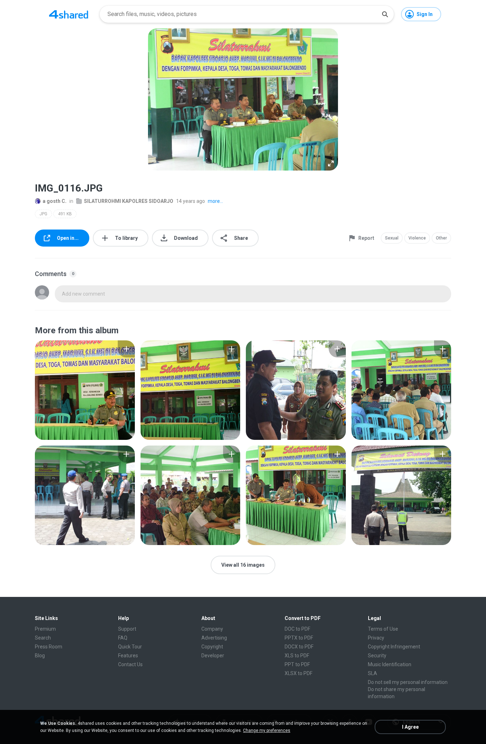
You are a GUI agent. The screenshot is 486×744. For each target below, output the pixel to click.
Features (128, 655)
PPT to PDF (297, 664)
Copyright (212, 646)
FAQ (122, 638)
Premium (45, 629)
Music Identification (389, 664)
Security (377, 655)
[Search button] (384, 14)
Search (43, 638)
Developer (212, 655)
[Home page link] (68, 14)
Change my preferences (266, 730)
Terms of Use (383, 629)
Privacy (376, 638)
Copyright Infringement (394, 646)
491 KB (65, 213)
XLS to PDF (297, 655)
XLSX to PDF (298, 673)
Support (127, 629)
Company (212, 629)
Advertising (214, 638)
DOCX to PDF (299, 646)
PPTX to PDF (299, 638)
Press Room (48, 646)
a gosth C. (55, 201)
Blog (40, 655)
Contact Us (130, 664)
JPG (43, 213)
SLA (372, 673)
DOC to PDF (297, 629)
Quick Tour (130, 646)
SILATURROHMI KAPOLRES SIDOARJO (128, 201)
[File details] (85, 390)
